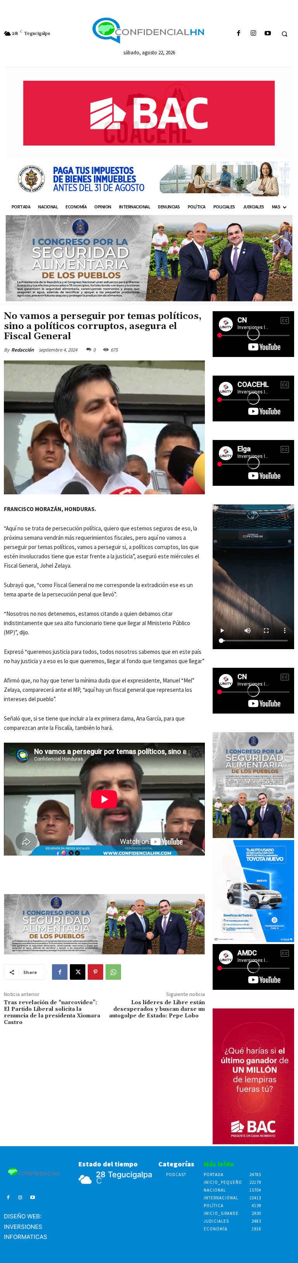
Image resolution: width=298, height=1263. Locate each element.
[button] (284, 33)
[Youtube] (267, 33)
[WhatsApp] (113, 972)
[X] (77, 972)
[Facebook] (239, 33)
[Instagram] (253, 33)
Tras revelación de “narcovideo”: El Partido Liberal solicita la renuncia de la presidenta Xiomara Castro (52, 1012)
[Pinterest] (95, 972)
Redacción (22, 350)
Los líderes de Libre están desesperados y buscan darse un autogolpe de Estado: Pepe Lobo (157, 1009)
